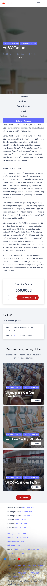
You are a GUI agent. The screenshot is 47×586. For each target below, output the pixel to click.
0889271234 (22, 573)
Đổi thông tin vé (13, 545)
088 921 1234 (20, 520)
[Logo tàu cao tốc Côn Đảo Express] (7, 3)
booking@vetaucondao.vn (23, 577)
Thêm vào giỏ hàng (28, 297)
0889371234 (35, 573)
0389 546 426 (26, 512)
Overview (23, 96)
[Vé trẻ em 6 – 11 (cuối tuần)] (23, 427)
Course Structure (23, 106)
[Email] (9, 559)
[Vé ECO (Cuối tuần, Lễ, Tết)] (23, 470)
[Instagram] (14, 559)
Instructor (23, 111)
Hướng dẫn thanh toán (16, 533)
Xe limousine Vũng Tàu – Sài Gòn (25, 549)
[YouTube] (19, 559)
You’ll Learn (23, 101)
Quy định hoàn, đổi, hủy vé (17, 537)
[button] (38, 3)
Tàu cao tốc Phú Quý (15, 553)
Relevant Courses (23, 121)
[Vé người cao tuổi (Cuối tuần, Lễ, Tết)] (23, 384)
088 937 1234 (29, 516)
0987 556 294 (28, 508)
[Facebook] (5, 559)
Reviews (23, 116)
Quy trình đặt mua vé (15, 541)
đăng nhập (17, 335)
